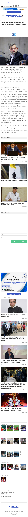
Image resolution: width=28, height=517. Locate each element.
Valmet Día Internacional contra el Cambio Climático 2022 (13, 315)
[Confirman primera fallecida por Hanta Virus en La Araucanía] (14, 171)
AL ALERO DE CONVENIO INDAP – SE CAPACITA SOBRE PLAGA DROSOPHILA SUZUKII (13, 361)
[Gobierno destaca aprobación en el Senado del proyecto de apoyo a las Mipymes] (14, 149)
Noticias (3, 20)
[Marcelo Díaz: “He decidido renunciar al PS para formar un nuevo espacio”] (14, 194)
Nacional (24, 318)
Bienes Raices (12, 2)
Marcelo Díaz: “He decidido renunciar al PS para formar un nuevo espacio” (13, 204)
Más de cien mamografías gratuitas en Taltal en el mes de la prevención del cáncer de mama (13, 338)
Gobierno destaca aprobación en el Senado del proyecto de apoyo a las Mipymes (13, 158)
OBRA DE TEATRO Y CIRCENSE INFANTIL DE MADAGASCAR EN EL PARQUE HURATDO (12, 409)
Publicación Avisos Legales (5, 2)
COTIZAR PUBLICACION (14, 12)
